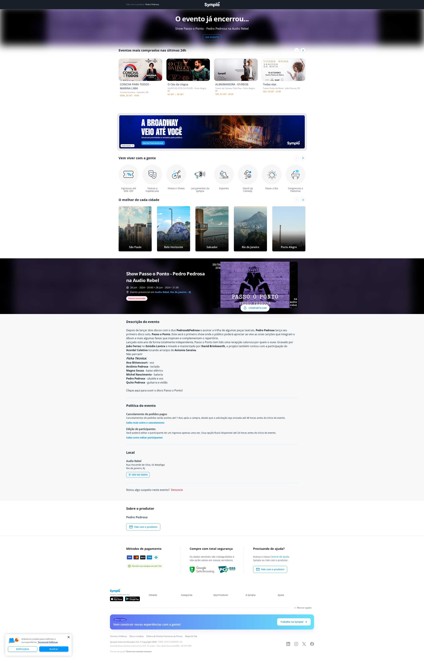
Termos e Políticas (118, 636)
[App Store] (116, 599)
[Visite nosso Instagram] (296, 644)
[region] (38, 645)
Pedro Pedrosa (152, 4)
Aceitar (53, 649)
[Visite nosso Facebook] (312, 644)
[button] (13, 640)
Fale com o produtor (146, 526)
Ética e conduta (137, 636)
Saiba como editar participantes (144, 437)
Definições (22, 649)
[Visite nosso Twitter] (304, 644)
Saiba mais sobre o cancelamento (145, 422)
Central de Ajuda (279, 556)
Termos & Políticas (48, 642)
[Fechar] (68, 637)
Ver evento (212, 37)
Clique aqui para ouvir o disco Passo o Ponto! (154, 390)
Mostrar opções (304, 607)
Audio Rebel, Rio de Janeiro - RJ (173, 292)
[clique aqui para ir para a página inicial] (212, 4)
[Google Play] (132, 599)
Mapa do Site (191, 636)
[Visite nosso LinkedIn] (288, 644)
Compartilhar (258, 308)
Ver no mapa (140, 474)
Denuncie (177, 489)
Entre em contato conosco (139, 651)
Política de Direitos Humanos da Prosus (164, 636)
